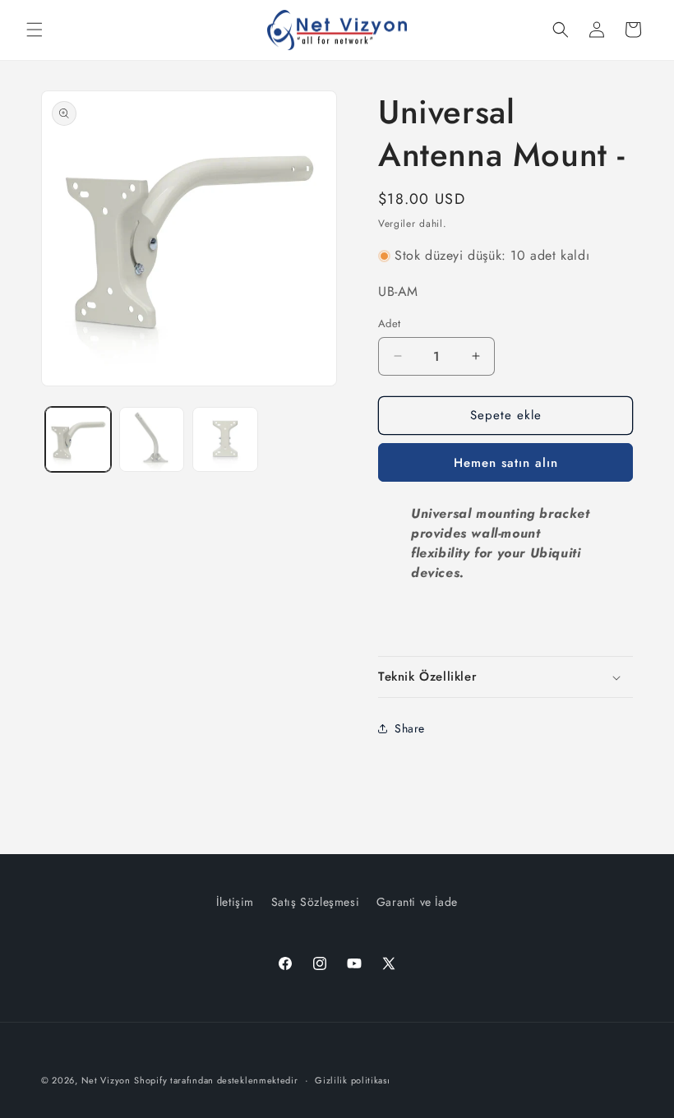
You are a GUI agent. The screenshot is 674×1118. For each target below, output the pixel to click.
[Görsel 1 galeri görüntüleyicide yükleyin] (78, 440)
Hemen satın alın (506, 463)
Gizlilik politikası (352, 1080)
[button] (34, 30)
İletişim (235, 902)
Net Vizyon (106, 1080)
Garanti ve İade (417, 902)
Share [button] (410, 728)
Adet (389, 323)
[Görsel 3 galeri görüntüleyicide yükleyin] (225, 440)
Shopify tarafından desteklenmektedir (216, 1080)
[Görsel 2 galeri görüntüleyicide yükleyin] (152, 440)
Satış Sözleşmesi (315, 902)
